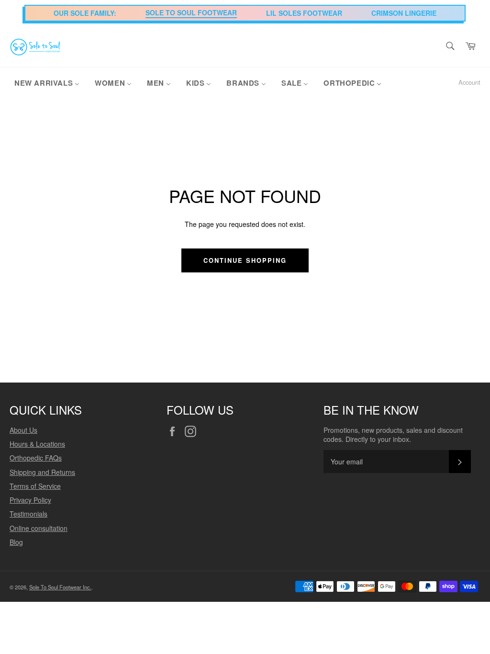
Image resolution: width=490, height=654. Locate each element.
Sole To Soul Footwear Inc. (60, 587)
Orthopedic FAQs (36, 457)
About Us (23, 430)
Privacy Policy (30, 500)
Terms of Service (35, 486)
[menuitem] (47, 82)
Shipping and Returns (42, 472)
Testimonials (28, 514)
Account (469, 82)
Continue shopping (244, 260)
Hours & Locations (37, 444)
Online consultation (38, 528)
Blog (16, 542)
